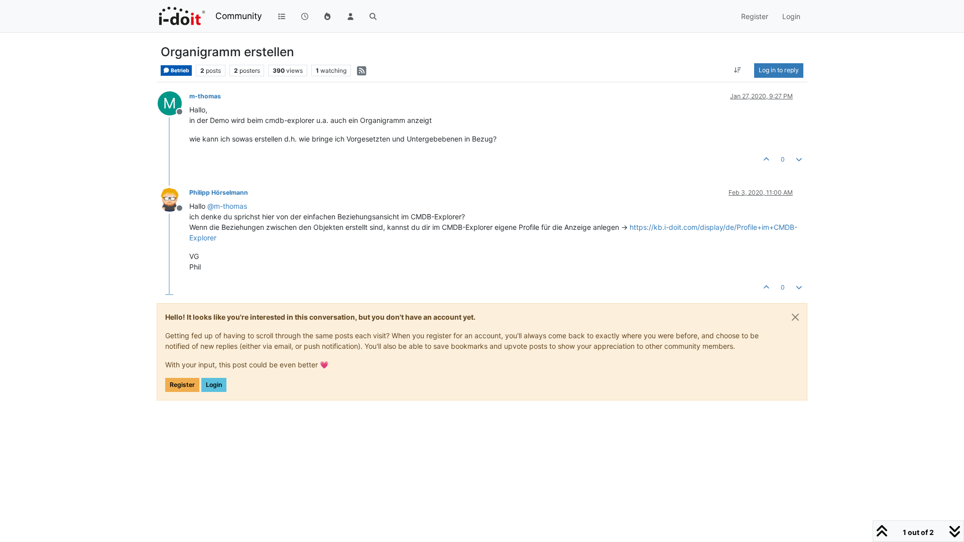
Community (238, 16)
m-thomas (205, 96)
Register (182, 384)
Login (214, 384)
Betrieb (179, 70)
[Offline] (173, 199)
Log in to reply (779, 70)
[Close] (795, 317)
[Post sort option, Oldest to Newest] (738, 70)
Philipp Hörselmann (218, 192)
